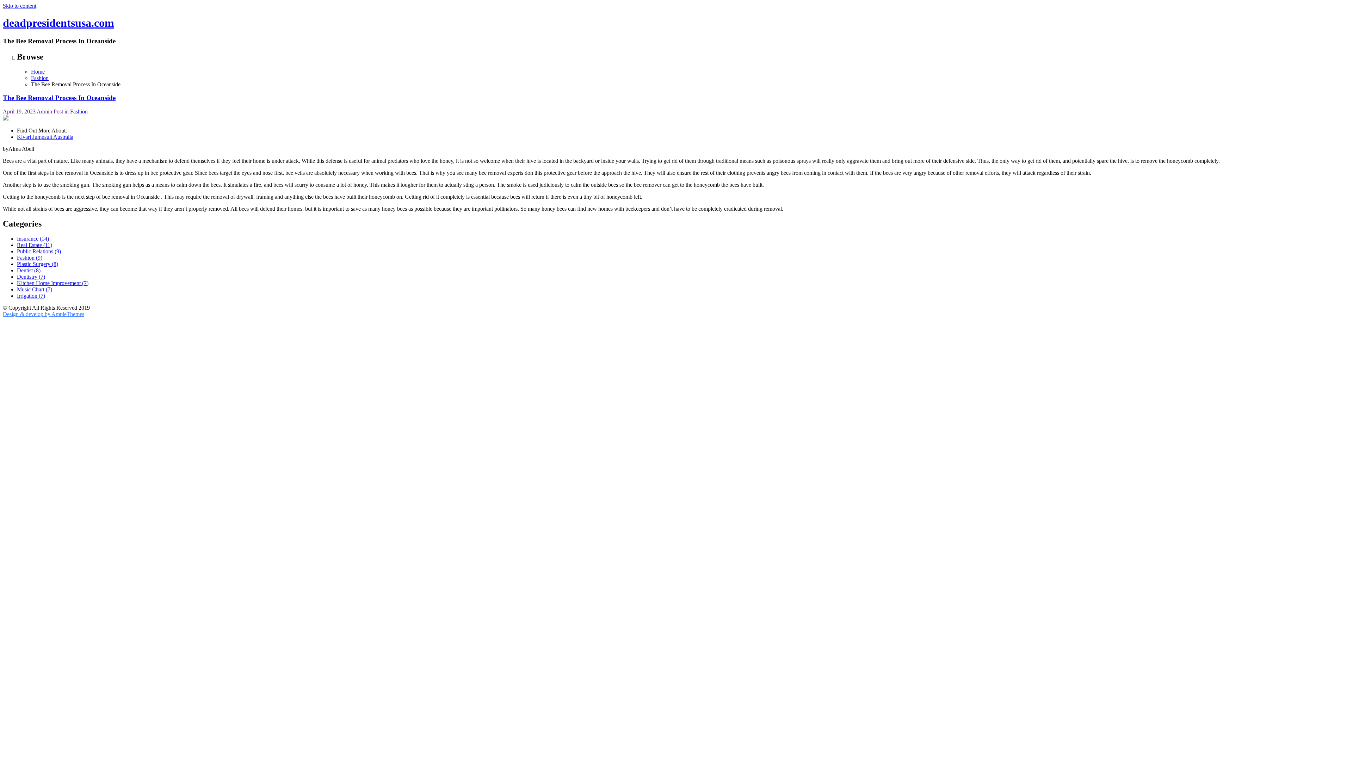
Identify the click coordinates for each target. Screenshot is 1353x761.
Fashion (79, 112)
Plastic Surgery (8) (37, 264)
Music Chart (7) (34, 289)
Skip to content (19, 6)
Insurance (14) (33, 239)
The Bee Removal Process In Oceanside (59, 97)
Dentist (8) (29, 270)
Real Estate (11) (34, 245)
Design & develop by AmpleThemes (43, 314)
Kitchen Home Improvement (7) (52, 283)
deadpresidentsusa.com (58, 23)
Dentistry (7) (31, 277)
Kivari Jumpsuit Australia (45, 137)
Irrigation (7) (31, 296)
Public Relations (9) (39, 251)
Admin (45, 112)
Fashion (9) (29, 258)
